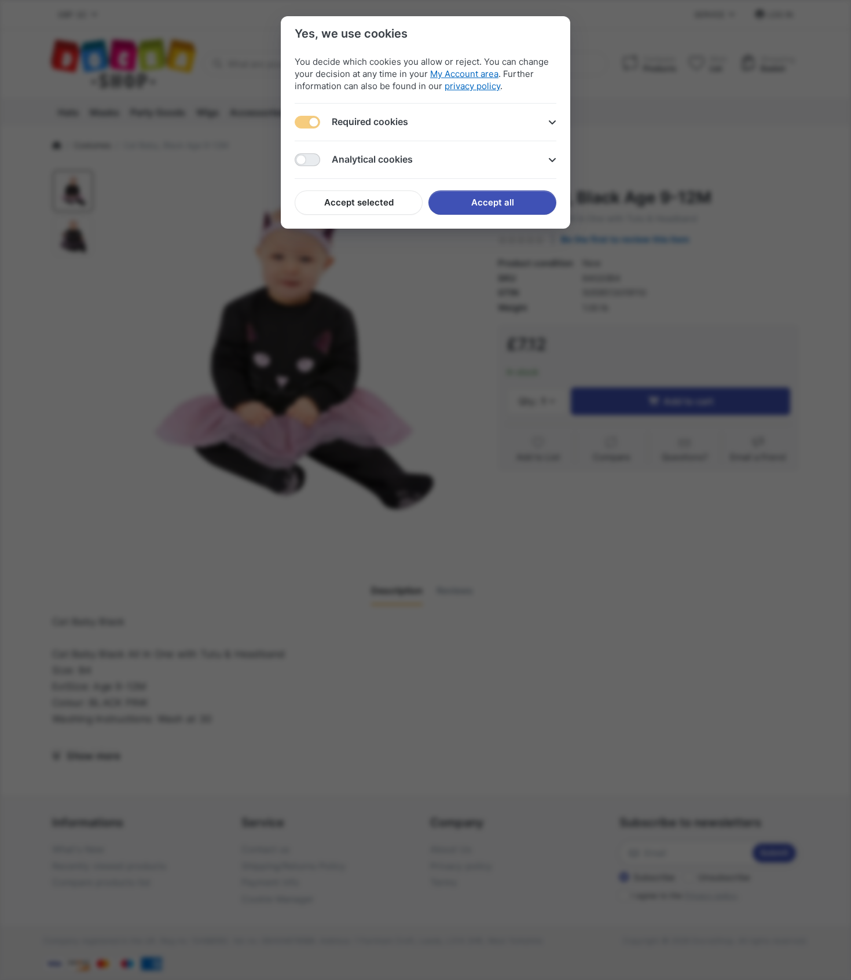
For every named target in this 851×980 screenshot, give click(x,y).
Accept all (492, 202)
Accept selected (359, 202)
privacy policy (472, 85)
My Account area (464, 73)
